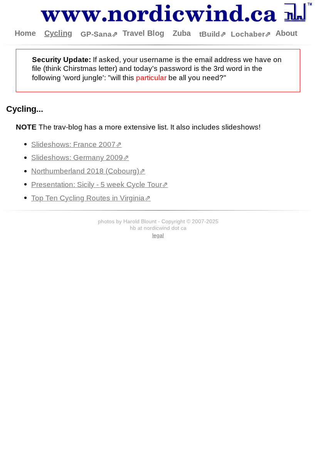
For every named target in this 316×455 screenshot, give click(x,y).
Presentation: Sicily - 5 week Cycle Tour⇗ (99, 184)
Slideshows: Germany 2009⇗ (80, 157)
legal (158, 235)
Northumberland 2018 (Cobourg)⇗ (88, 171)
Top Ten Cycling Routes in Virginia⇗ (91, 198)
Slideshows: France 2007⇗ (76, 144)
